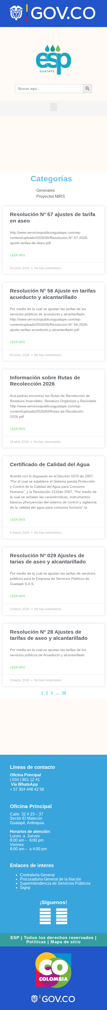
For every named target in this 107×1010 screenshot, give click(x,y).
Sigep (25, 887)
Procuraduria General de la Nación (50, 879)
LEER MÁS (17, 255)
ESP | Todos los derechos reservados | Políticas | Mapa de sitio (53, 939)
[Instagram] (61, 916)
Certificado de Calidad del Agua (50, 464)
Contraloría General (37, 875)
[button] (53, 107)
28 (64, 693)
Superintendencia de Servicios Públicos (55, 883)
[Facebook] (45, 916)
